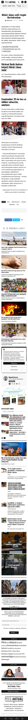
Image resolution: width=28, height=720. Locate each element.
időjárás (13, 642)
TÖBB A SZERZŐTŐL (8, 411)
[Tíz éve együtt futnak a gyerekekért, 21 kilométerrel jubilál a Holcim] (3, 470)
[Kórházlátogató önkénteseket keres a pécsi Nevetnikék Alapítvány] (14, 330)
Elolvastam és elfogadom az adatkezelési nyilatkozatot (15, 628)
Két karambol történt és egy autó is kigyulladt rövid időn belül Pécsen (11, 318)
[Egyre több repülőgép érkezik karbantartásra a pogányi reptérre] (14, 239)
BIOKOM (19, 643)
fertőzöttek (17, 657)
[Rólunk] (14, 587)
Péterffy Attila (17, 654)
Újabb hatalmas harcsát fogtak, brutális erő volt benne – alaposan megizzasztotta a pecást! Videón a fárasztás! (17, 521)
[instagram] (12, 607)
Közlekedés (4, 245)
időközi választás (15, 202)
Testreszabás (14, 369)
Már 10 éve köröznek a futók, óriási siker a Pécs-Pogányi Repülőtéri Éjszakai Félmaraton (13, 460)
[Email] (10, 384)
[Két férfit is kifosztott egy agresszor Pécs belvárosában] (14, 262)
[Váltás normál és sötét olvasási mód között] (18, 2)
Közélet (5, 6)
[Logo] (10, 2)
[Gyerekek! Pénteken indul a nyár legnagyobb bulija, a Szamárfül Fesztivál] (14, 285)
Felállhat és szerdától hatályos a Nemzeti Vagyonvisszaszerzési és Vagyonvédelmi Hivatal (16, 425)
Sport (3, 455)
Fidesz (8, 202)
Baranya (4, 651)
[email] (16, 607)
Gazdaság (4, 417)
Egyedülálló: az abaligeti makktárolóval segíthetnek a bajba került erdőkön (16, 505)
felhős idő (4, 645)
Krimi (3, 268)
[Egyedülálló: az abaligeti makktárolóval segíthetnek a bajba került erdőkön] (3, 504)
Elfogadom (14, 363)
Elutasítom (14, 366)
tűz (8, 643)
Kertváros (23, 202)
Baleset (3, 315)
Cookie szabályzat (20, 359)
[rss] (18, 607)
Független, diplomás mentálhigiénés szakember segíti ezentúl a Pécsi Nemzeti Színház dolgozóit (16, 486)
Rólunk (14, 595)
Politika (15, 6)
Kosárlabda (22, 645)
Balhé (10, 6)
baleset (4, 648)
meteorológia (7, 656)
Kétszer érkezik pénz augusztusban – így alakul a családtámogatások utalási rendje (17, 433)
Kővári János (12, 204)
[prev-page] (2, 438)
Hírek (3, 291)
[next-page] (5, 438)
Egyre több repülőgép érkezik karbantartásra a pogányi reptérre (14, 248)
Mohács (23, 657)
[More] (21, 219)
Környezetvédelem (12, 509)
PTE (23, 654)
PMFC (10, 651)
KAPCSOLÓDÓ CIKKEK (7, 409)
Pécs (18, 204)
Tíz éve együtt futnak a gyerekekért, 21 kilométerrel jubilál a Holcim (16, 470)
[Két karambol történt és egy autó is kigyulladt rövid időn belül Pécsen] (14, 309)
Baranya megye (7, 654)
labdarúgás (5, 659)
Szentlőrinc (10, 648)
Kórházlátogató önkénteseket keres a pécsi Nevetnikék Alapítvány (13, 340)
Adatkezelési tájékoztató (9, 359)
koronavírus (12, 645)
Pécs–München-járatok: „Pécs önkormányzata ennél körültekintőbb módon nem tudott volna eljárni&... (17, 417)
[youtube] (14, 607)
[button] (4, 349)
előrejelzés (18, 648)
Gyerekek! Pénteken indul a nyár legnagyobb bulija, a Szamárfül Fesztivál (13, 294)
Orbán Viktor (16, 651)
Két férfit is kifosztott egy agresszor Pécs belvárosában (13, 271)
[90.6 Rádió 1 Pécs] (14, 677)
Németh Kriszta (13, 377)
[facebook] (10, 607)
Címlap (12, 9)
